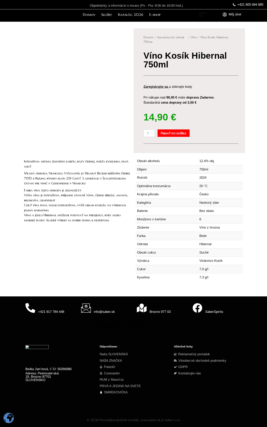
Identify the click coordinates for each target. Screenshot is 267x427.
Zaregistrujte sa (155, 87)
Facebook (212, 305)
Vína (194, 37)
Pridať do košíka (173, 133)
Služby (106, 14)
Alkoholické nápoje (172, 37)
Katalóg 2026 (130, 14)
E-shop (154, 14)
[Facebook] (197, 308)
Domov (89, 14)
